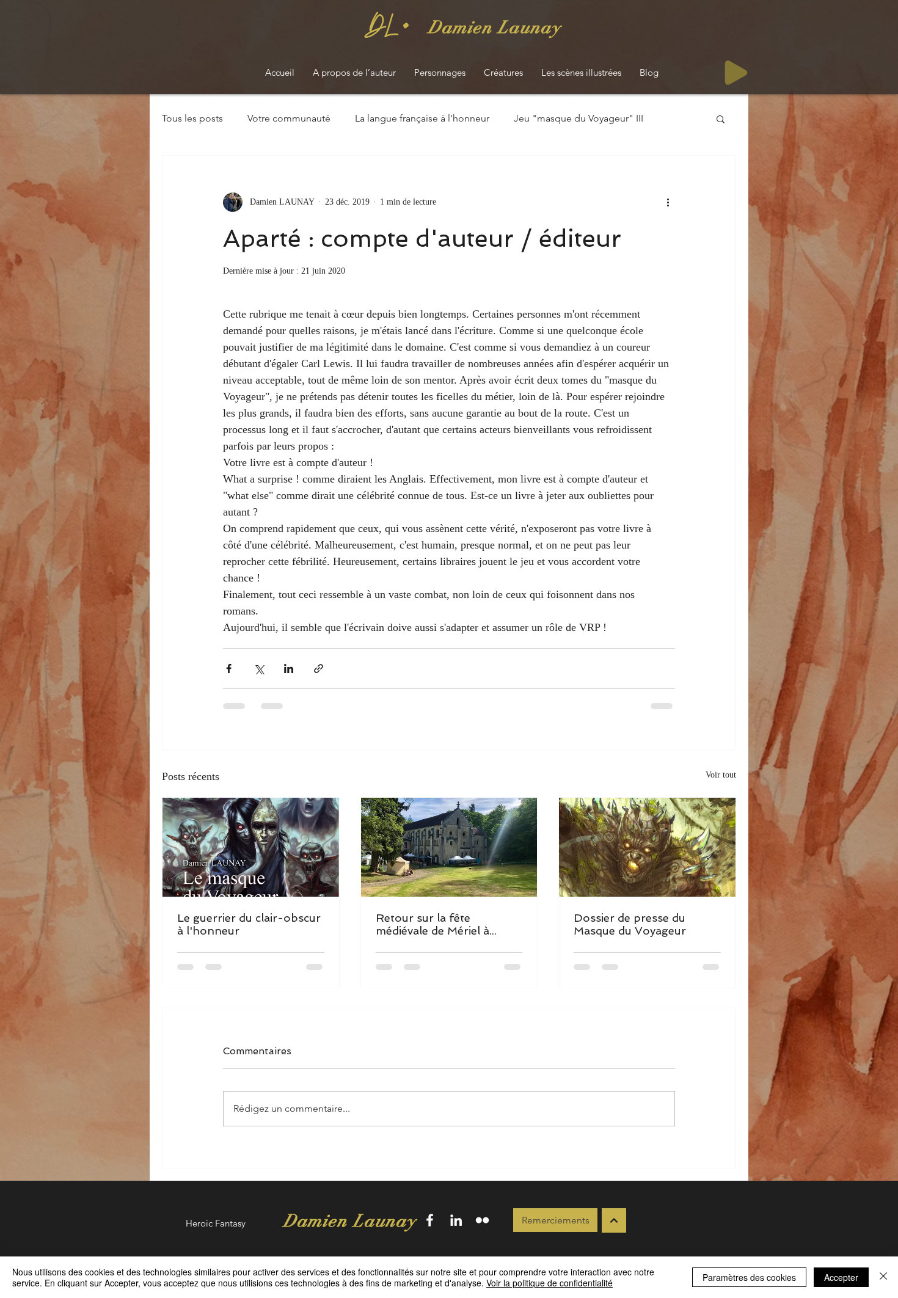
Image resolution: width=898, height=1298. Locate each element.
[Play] (736, 72)
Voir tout (721, 774)
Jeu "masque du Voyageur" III (578, 118)
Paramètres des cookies (749, 1277)
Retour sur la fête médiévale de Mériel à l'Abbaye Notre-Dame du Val (443, 924)
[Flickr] (482, 1220)
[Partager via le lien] (318, 668)
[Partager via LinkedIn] (288, 668)
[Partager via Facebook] (229, 668)
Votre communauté (288, 118)
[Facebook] (430, 1220)
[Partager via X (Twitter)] (259, 668)
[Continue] (614, 1220)
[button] (720, 118)
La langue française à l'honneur (422, 118)
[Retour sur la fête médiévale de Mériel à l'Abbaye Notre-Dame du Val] (449, 847)
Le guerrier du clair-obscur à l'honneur (249, 924)
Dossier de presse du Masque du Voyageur (630, 924)
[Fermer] (883, 1277)
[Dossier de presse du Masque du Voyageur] (647, 847)
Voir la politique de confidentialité (549, 1283)
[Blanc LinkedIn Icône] (456, 1220)
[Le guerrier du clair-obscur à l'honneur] (250, 847)
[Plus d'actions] (667, 202)
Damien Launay (494, 27)
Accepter (841, 1277)
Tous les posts (192, 118)
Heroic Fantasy (216, 1223)
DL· (388, 27)
